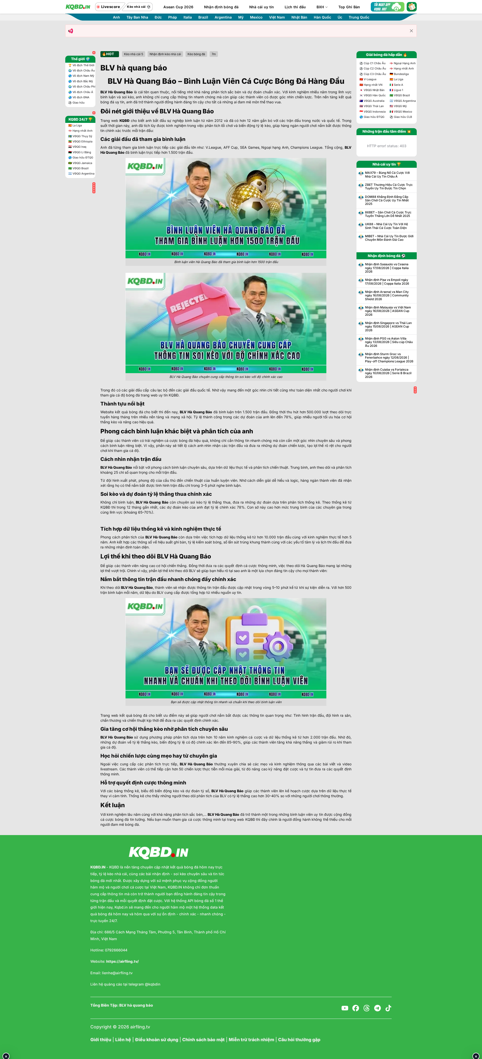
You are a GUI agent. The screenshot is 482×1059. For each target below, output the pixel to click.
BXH (320, 7)
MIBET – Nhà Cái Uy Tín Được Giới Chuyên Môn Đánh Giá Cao (389, 237)
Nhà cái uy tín (261, 7)
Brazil (203, 17)
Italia (188, 17)
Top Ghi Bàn (349, 7)
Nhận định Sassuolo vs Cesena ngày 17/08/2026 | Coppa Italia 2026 (387, 268)
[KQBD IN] (77, 7)
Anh (116, 17)
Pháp (172, 17)
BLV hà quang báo (136, 1005)
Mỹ (241, 17)
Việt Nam (277, 17)
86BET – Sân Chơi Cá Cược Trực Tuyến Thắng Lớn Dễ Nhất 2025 (388, 214)
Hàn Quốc (322, 17)
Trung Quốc (359, 17)
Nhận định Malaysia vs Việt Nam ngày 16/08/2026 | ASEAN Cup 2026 (388, 311)
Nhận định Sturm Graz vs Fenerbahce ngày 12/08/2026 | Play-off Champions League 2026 (389, 357)
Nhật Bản (299, 17)
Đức (158, 17)
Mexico (256, 17)
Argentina (223, 17)
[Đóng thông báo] (411, 31)
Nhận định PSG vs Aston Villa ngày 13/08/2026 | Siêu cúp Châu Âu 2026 (389, 342)
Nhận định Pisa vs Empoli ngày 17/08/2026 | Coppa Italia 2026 (387, 281)
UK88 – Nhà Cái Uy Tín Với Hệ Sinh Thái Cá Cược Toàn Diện (386, 225)
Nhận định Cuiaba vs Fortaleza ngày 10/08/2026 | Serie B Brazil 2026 (388, 373)
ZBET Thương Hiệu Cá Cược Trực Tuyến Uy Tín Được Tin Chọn (389, 186)
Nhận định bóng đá (221, 7)
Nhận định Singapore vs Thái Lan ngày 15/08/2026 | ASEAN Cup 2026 (388, 326)
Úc (340, 17)
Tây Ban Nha (137, 17)
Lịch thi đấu (295, 7)
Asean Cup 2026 (178, 7)
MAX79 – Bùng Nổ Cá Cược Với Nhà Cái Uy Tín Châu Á (387, 174)
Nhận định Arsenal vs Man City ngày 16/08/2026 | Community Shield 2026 (387, 295)
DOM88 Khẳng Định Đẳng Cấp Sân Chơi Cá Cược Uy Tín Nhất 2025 (387, 200)
